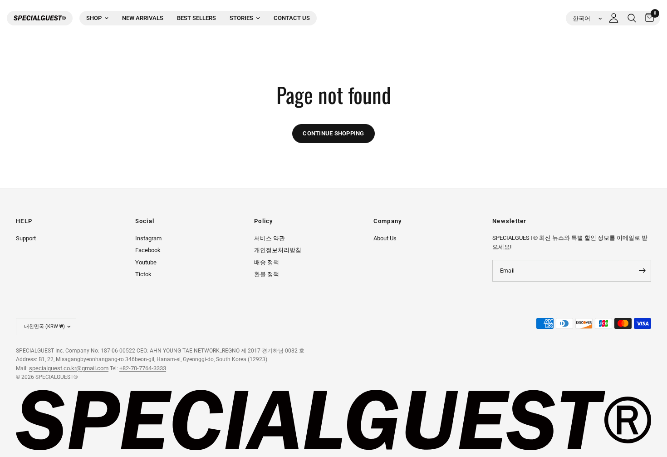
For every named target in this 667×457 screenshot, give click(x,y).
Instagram (148, 238)
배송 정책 (266, 262)
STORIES (241, 18)
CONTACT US (292, 18)
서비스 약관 (269, 238)
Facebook (148, 250)
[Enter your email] (642, 271)
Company (387, 221)
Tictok (143, 274)
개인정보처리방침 (277, 250)
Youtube (146, 262)
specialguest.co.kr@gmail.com (68, 368)
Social (145, 221)
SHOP (94, 18)
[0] (647, 18)
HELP (24, 221)
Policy (263, 221)
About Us (385, 238)
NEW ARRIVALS (142, 18)
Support (26, 238)
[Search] (632, 18)
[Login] (613, 18)
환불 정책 (266, 274)
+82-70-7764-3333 (142, 368)
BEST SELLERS (196, 18)
